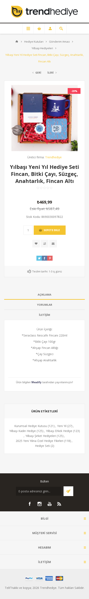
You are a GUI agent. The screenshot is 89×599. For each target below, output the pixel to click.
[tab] (44, 295)
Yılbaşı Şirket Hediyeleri (40, 436)
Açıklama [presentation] (44, 294)
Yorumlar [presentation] (44, 305)
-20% (74, 91)
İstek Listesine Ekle (36, 243)
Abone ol (68, 491)
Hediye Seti (42, 446)
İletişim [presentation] (44, 315)
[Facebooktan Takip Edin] (29, 504)
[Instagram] (39, 504)
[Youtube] (49, 504)
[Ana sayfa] (17, 41)
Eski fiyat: (37, 208)
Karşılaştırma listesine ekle (44, 243)
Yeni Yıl (61, 426)
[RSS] (59, 504)
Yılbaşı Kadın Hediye (22, 431)
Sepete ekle (52, 230)
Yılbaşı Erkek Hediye (59, 431)
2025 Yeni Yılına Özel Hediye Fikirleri (39, 441)
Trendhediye (53, 157)
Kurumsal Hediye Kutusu (30, 426)
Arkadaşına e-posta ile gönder (53, 243)
